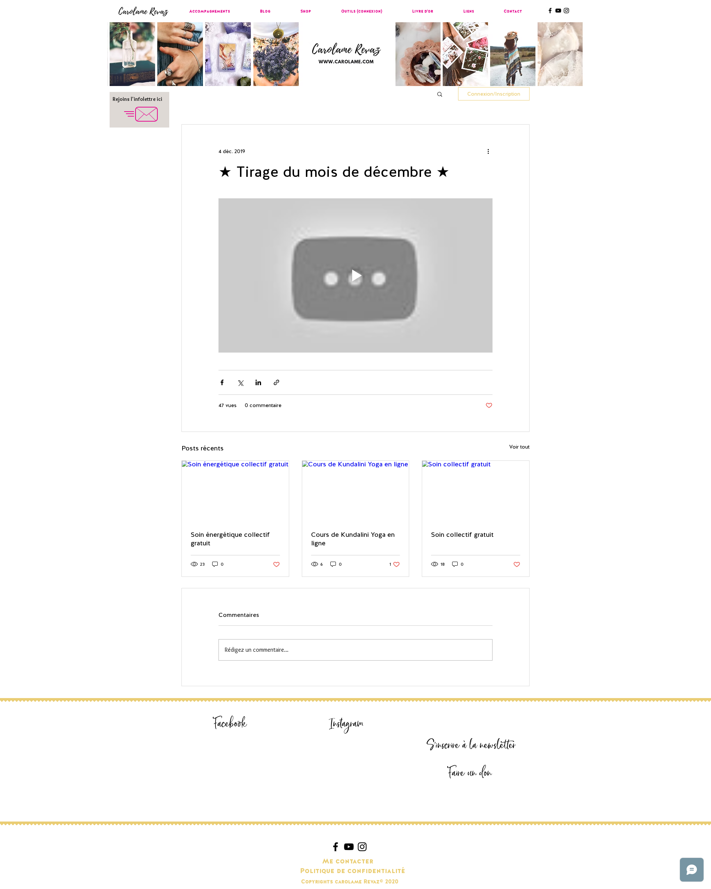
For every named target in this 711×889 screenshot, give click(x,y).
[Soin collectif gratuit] (475, 491)
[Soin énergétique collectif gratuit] (235, 491)
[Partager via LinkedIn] (258, 382)
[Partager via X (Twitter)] (240, 382)
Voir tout (519, 446)
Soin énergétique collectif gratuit (230, 538)
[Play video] (355, 275)
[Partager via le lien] (276, 382)
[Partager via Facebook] (222, 382)
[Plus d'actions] (488, 151)
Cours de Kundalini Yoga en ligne (353, 538)
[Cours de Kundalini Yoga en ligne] (355, 491)
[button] (439, 94)
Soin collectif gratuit (462, 534)
